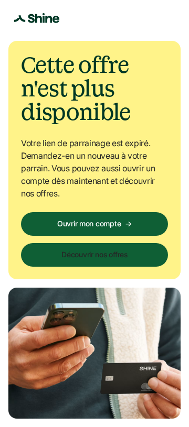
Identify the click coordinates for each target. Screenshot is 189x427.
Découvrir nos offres (94, 254)
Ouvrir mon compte (94, 223)
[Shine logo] (36, 18)
